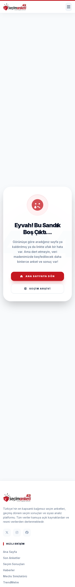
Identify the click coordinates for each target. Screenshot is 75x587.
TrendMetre (11, 582)
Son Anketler (11, 558)
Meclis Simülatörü (15, 576)
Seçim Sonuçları (14, 564)
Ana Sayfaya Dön (40, 276)
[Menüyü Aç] (68, 7)
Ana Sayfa (10, 551)
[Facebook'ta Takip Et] (27, 532)
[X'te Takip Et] (7, 532)
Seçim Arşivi (40, 288)
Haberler (9, 570)
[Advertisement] (37, 25)
